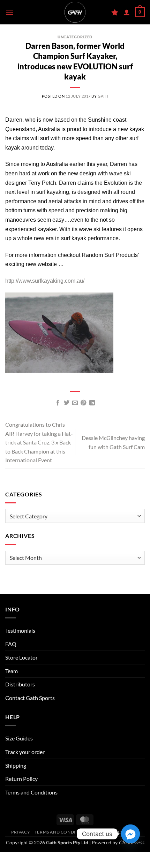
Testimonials (20, 630)
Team (11, 671)
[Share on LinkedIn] (92, 403)
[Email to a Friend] (75, 403)
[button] (9, 12)
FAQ (10, 643)
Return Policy (21, 778)
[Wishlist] (114, 12)
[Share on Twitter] (66, 403)
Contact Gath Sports (30, 697)
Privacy (20, 832)
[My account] (126, 12)
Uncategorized (75, 37)
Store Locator (21, 657)
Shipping (15, 765)
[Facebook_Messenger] (130, 833)
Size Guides (19, 738)
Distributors (20, 684)
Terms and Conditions (31, 792)
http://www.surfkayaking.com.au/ (44, 281)
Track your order (25, 751)
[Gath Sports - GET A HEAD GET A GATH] (75, 12)
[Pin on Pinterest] (83, 403)
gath (103, 96)
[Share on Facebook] (58, 403)
